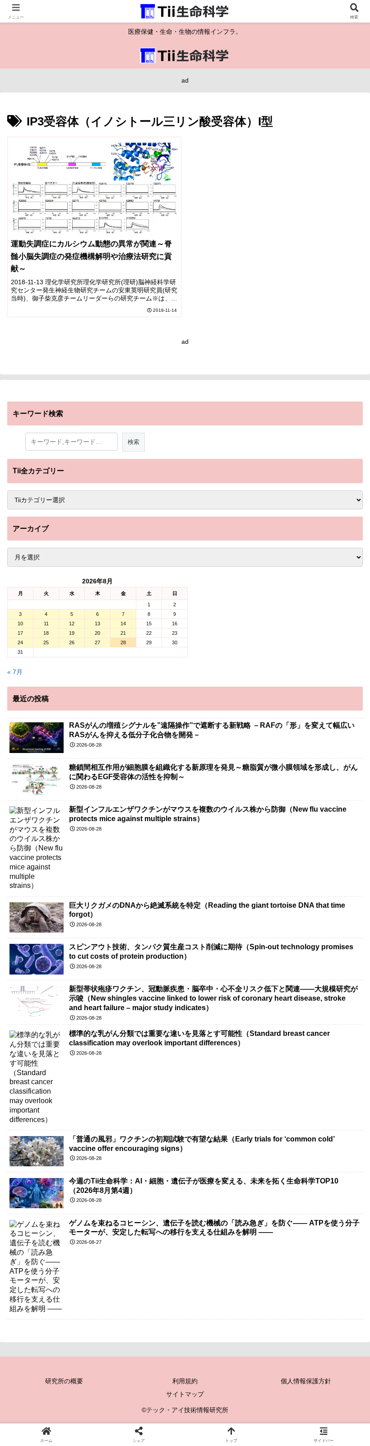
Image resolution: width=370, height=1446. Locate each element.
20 (97, 633)
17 (20, 633)
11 (46, 623)
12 (71, 623)
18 (46, 633)
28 (123, 642)
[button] (342, 1162)
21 (123, 633)
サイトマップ (185, 1394)
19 (71, 633)
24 (20, 642)
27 (97, 642)
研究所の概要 (64, 1381)
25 (46, 642)
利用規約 (185, 1381)
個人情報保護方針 (306, 1381)
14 (123, 623)
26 (71, 642)
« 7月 (15, 671)
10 (20, 623)
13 (97, 623)
